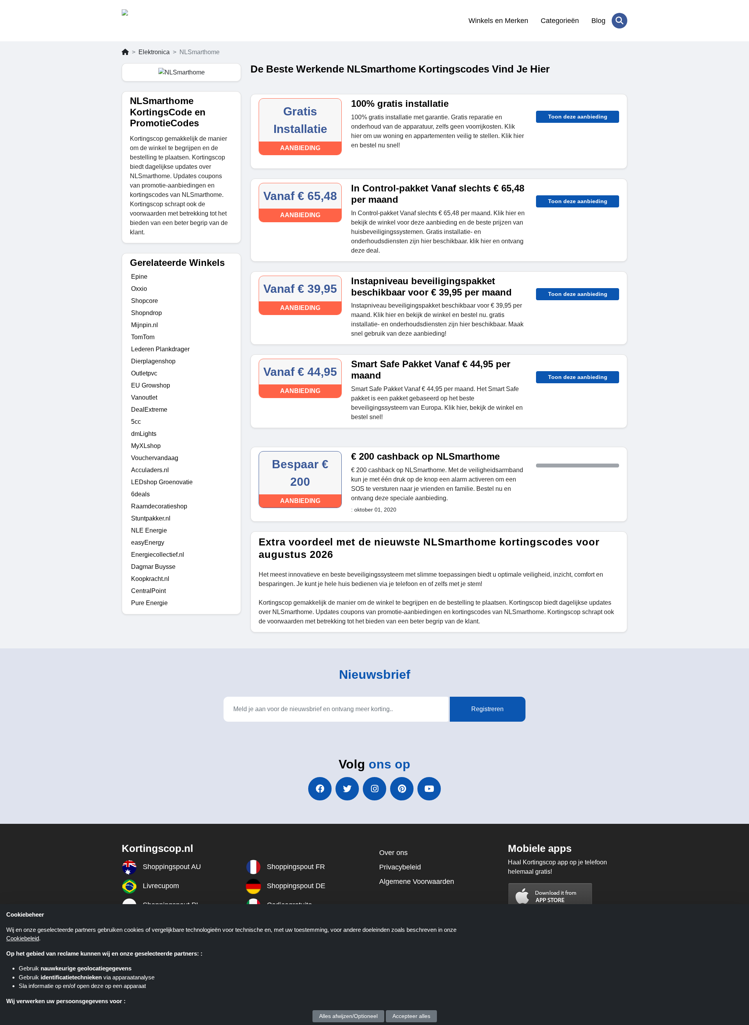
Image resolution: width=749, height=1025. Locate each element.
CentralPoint (148, 591)
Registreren (487, 709)
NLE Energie (149, 530)
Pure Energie (149, 603)
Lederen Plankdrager (160, 349)
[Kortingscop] (160, 20)
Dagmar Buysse (153, 566)
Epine (139, 276)
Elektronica (154, 52)
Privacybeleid (400, 867)
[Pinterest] (402, 788)
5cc (136, 421)
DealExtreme (149, 409)
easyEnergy (147, 542)
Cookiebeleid (22, 938)
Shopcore (144, 300)
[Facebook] (320, 788)
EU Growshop (150, 385)
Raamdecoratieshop (159, 506)
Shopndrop (146, 313)
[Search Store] (619, 20)
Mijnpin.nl (144, 325)
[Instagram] (374, 788)
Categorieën (560, 21)
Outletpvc (144, 373)
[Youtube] (429, 788)
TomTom (142, 337)
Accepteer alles (411, 1016)
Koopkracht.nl (150, 578)
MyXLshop (146, 446)
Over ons (393, 853)
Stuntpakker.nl (150, 518)
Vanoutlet (144, 397)
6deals (140, 494)
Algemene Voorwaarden (416, 881)
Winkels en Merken (498, 21)
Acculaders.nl (150, 470)
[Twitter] (347, 788)
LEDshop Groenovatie (162, 482)
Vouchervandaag (154, 458)
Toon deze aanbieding (577, 116)
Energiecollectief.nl (157, 554)
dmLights (143, 433)
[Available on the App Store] (550, 896)
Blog (598, 21)
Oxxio (139, 288)
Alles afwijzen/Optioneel (348, 1016)
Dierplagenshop (153, 361)
